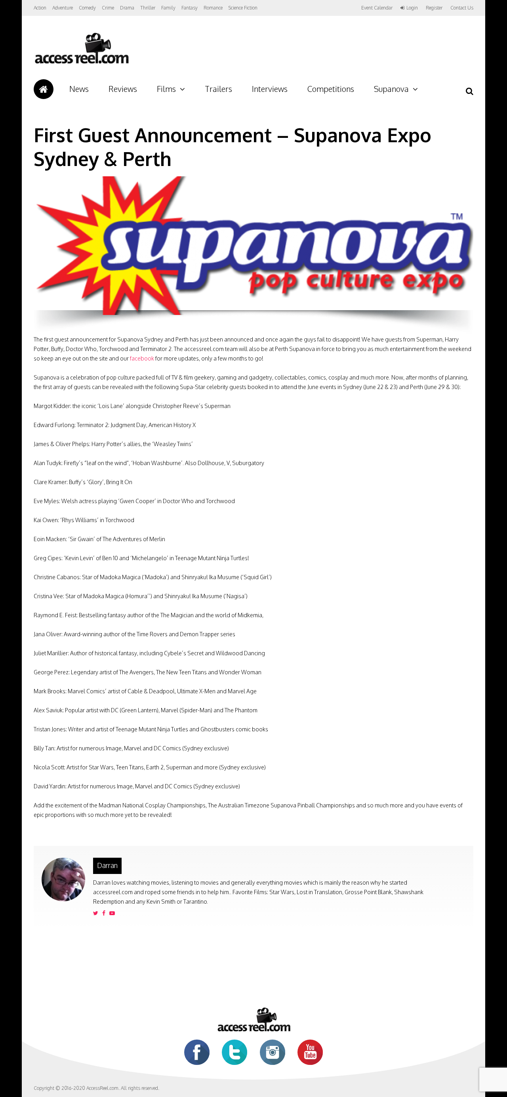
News (79, 89)
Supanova (391, 89)
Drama (127, 8)
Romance (213, 8)
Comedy (87, 8)
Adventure (62, 8)
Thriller (147, 8)
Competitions (330, 89)
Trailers (218, 89)
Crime (108, 8)
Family (168, 8)
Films (166, 89)
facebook (142, 358)
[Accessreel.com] (81, 64)
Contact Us (461, 8)
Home (43, 89)
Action (40, 8)
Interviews (270, 89)
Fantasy (189, 8)
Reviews (123, 89)
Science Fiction (243, 8)
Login (412, 8)
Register (434, 8)
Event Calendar (377, 8)
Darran (107, 865)
